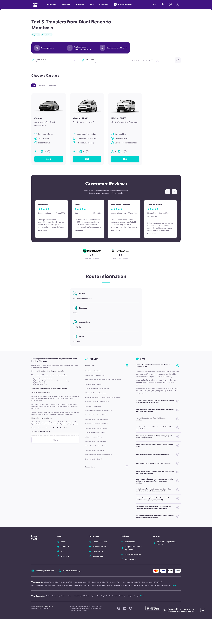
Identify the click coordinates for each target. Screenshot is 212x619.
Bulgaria (115, 596)
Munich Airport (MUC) (99, 585)
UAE (98, 596)
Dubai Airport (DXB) (98, 582)
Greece (63, 596)
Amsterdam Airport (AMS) (82, 585)
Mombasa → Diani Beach (93, 371)
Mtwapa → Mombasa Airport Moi (95, 393)
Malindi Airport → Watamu (93, 384)
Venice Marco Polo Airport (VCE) (138, 585)
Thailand (86, 596)
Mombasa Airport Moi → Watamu (96, 428)
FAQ (91, 4)
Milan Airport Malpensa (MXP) (117, 585)
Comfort (42, 85)
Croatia (108, 596)
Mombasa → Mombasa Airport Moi (96, 424)
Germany (122, 596)
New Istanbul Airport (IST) (82, 582)
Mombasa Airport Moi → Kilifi (94, 450)
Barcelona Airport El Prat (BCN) (152, 582)
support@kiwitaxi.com (45, 570)
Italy (58, 596)
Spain (54, 596)
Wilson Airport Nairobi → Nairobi (95, 446)
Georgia (136, 596)
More (174, 585)
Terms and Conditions (45, 606)
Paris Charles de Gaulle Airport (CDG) (43, 585)
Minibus (52, 85)
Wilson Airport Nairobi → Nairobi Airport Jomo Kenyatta (103, 397)
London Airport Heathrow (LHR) (161, 585)
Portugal (129, 596)
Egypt (103, 596)
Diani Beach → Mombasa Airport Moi (97, 388)
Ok (202, 610)
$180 (87, 159)
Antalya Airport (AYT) (66, 582)
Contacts (103, 4)
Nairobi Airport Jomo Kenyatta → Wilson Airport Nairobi (103, 380)
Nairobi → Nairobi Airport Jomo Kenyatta (98, 410)
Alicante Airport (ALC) (113, 582)
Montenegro (78, 596)
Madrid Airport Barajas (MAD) (131, 582)
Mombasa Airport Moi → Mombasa (96, 419)
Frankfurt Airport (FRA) (64, 585)
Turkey (48, 596)
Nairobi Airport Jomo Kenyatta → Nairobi (98, 454)
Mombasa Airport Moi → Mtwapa (95, 441)
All (33, 85)
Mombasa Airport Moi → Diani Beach (97, 402)
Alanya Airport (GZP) (51, 582)
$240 (125, 159)
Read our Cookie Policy (185, 611)
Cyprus (93, 596)
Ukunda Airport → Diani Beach (95, 375)
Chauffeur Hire (125, 4)
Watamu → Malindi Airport (93, 437)
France (70, 596)
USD (155, 4)
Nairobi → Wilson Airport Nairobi (95, 415)
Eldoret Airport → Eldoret (93, 459)
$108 (48, 159)
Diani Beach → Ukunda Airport (95, 432)
